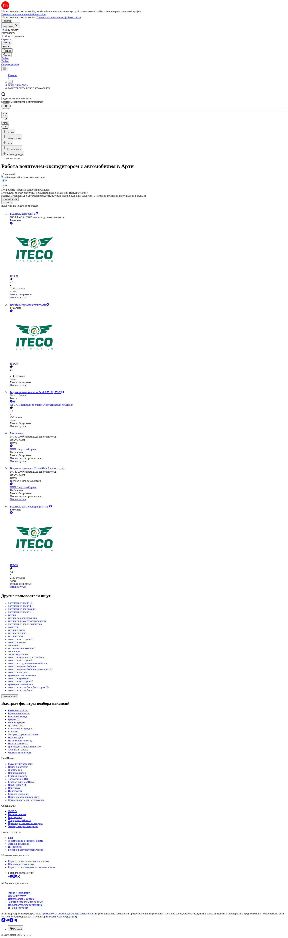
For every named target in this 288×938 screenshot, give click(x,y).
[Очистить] (6, 106)
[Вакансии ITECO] (147, 250)
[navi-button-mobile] (4, 68)
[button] (5, 58)
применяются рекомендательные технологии (67, 913)
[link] (7, 50)
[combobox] (16, 98)
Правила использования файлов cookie (58, 17)
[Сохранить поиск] (4, 115)
